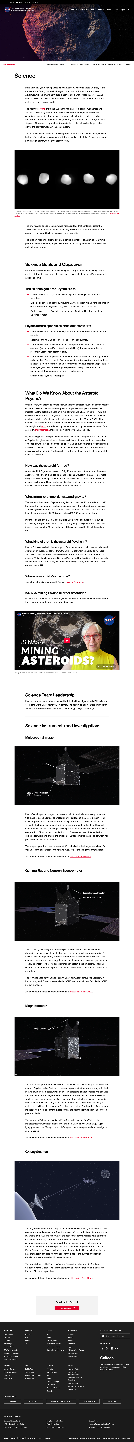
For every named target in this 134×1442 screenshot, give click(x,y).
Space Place (93, 1421)
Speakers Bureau (10, 1372)
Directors (7, 1337)
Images (70, 1334)
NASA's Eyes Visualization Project (101, 1424)
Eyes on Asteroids (74, 582)
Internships (8, 1344)
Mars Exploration (52, 1424)
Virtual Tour (29, 1372)
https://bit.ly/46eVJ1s (80, 856)
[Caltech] (106, 1358)
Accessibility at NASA (76, 1386)
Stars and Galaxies (54, 1344)
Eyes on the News (53, 1347)
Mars (48, 1375)
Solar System (52, 1340)
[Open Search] (129, 9)
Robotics (50, 1391)
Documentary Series (11, 1353)
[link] (67, 179)
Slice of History (74, 1353)
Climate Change (53, 1381)
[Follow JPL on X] (107, 1348)
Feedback (48, 1438)
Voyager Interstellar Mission (99, 1427)
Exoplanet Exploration (54, 1421)
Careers (7, 1340)
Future (27, 1340)
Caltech (13, 1438)
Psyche (41, 108)
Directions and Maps (33, 1375)
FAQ (40, 1438)
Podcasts (71, 1344)
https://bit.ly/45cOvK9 (81, 991)
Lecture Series (9, 1369)
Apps (70, 1347)
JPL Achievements (11, 1350)
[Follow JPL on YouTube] (116, 1348)
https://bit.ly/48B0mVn (81, 1137)
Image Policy (31, 1438)
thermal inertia (42, 429)
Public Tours (29, 1369)
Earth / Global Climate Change (15, 1427)
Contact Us (72, 1389)
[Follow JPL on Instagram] (112, 1348)
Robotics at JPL (74, 1356)
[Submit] (103, 1336)
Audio (70, 1340)
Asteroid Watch (74, 1369)
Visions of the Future (76, 1350)
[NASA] (7, 9)
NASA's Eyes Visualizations (73, 1373)
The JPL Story (9, 1347)
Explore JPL (8, 1378)
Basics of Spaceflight (12, 1421)
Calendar (7, 1375)
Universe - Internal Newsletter (75, 1378)
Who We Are (8, 1334)
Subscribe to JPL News (55, 1350)
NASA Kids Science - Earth (14, 1424)
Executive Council (10, 1359)
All (26, 1344)
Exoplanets (51, 1385)
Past (27, 1337)
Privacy (21, 1438)
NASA (6, 1438)
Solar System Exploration (56, 1427)
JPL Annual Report (11, 1356)
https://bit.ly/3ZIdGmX (81, 1278)
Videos (70, 1337)
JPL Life (50, 1369)
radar (43, 426)
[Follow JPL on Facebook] (102, 1348)
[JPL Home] (23, 9)
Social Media (73, 1383)
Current (28, 1334)
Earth (49, 1337)
